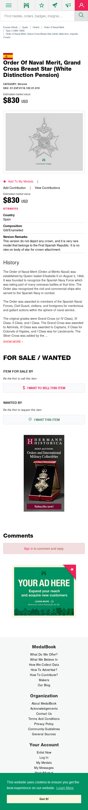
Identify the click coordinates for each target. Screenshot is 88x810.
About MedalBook (44, 703)
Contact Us (44, 713)
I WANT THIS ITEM (46, 420)
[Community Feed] (55, 6)
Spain (25, 27)
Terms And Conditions (44, 718)
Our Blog (44, 685)
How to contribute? (44, 675)
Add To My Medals (20, 181)
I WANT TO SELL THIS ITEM (45, 388)
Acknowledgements (44, 708)
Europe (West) (10, 27)
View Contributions (47, 188)
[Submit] (81, 14)
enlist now (44, 752)
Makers (44, 680)
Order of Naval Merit (54, 27)
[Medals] (26, 5)
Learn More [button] (65, 788)
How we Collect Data (44, 664)
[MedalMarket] (68, 6)
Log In (44, 757)
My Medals (44, 762)
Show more (12, 342)
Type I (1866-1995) (15, 30)
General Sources (44, 734)
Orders (36, 27)
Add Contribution (14, 188)
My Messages (44, 767)
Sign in (28, 548)
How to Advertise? (44, 670)
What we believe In (44, 659)
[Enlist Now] (81, 6)
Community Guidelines (44, 729)
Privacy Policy (44, 724)
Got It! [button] (44, 799)
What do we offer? (44, 654)
